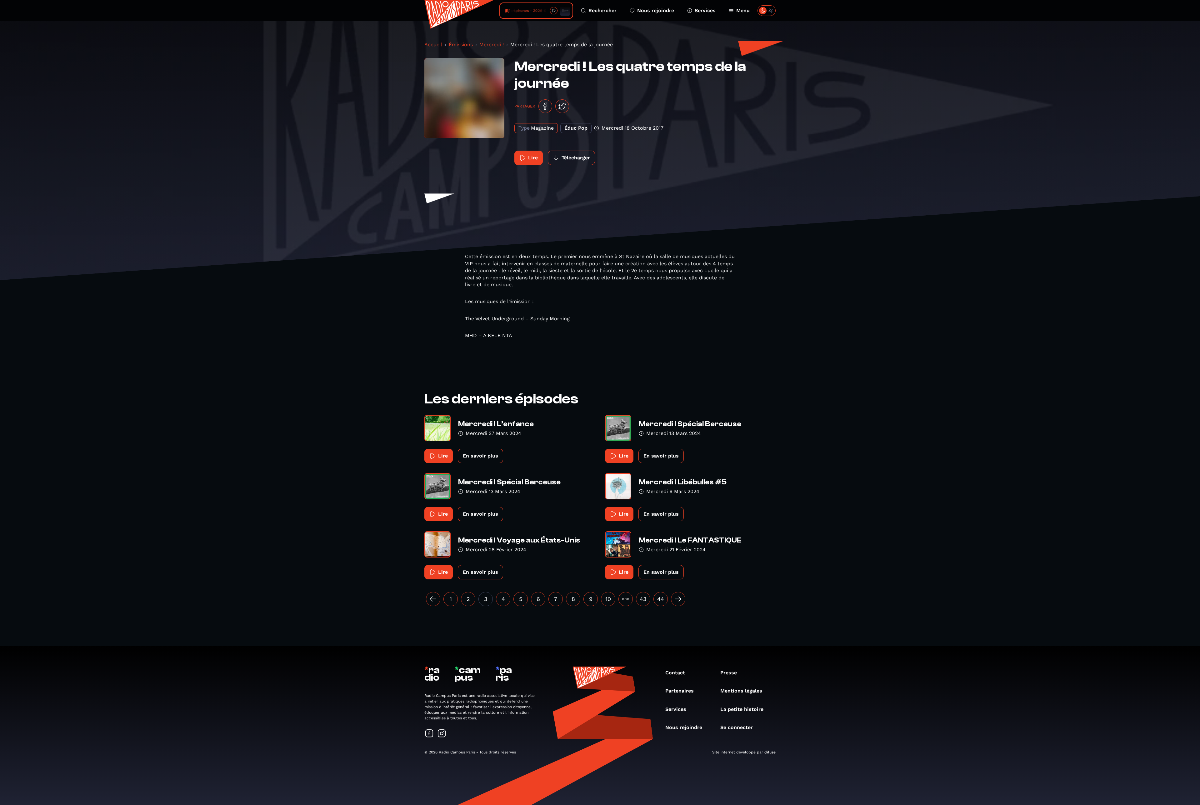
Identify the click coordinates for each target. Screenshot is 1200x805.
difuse (770, 752)
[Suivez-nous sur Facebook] (429, 733)
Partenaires (679, 691)
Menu (743, 10)
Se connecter (736, 727)
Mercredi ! (491, 45)
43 (643, 599)
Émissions (461, 45)
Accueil (433, 45)
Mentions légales (741, 691)
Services (705, 10)
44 (660, 599)
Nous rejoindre (655, 10)
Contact (675, 673)
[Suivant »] (678, 599)
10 (608, 599)
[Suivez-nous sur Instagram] (442, 733)
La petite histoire (741, 709)
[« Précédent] (433, 599)
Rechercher (602, 10)
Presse (728, 673)
